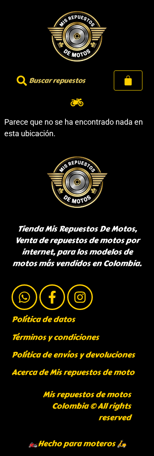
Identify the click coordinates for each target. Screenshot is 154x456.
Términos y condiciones (55, 337)
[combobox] (55, 80)
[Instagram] (80, 297)
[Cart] (128, 80)
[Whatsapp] (24, 297)
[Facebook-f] (52, 297)
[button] (77, 102)
